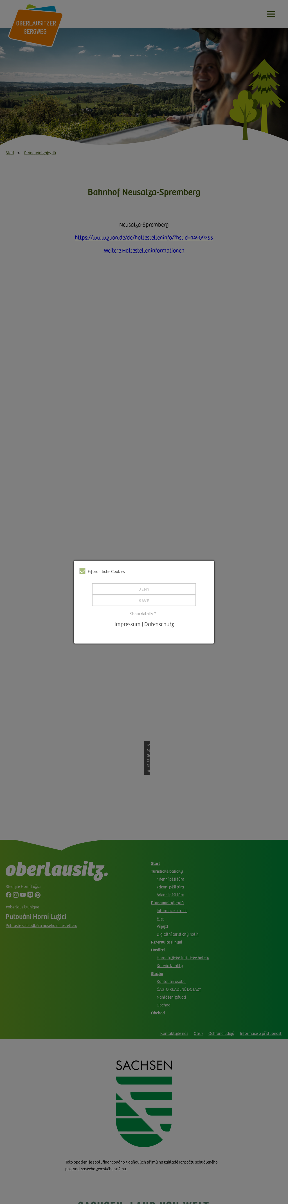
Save (144, 600)
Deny (144, 589)
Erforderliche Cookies (106, 571)
